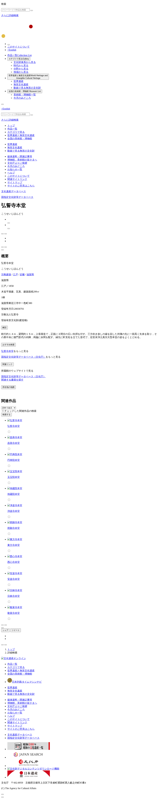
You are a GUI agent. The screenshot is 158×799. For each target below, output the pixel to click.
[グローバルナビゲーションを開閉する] (2, 104)
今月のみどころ (22, 98)
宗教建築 (6, 274)
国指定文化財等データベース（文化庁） (23, 357)
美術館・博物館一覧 (25, 94)
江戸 (15, 274)
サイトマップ (14, 182)
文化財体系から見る (25, 62)
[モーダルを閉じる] (2, 794)
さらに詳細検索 (10, 15)
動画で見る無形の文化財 (27, 87)
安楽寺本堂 (13, 579)
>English (11, 50)
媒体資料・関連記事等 (19, 156)
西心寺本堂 (13, 562)
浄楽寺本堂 (13, 511)
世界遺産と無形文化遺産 (28, 76)
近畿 (22, 274)
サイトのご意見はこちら (21, 185)
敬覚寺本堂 (13, 613)
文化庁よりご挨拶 (17, 163)
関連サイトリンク (17, 179)
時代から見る (21, 65)
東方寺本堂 (13, 545)
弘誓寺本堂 (7, 351)
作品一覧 (19, 55)
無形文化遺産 (21, 84)
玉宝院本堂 (13, 477)
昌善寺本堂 (13, 443)
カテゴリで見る (19, 59)
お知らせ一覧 (14, 169)
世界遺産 (18, 81)
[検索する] (31, 10)
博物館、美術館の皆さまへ (22, 159)
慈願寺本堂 (13, 528)
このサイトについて (18, 46)
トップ (11, 125)
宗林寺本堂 (13, 596)
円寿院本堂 (13, 460)
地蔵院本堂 (13, 494)
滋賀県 (30, 274)
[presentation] (3, 411)
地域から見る (21, 72)
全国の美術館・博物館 (25, 91)
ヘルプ (11, 172)
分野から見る (21, 68)
